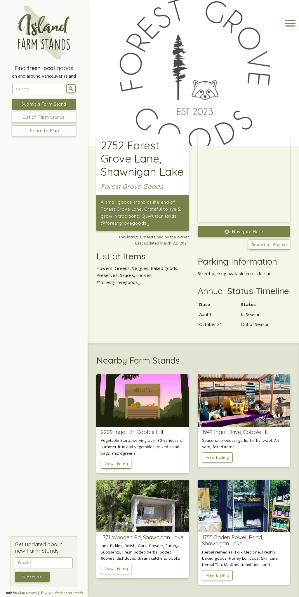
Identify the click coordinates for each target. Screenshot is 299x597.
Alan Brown (27, 593)
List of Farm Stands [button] (44, 117)
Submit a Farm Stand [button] (43, 104)
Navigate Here (247, 231)
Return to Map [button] (44, 130)
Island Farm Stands (68, 593)
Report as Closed (269, 244)
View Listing (116, 463)
